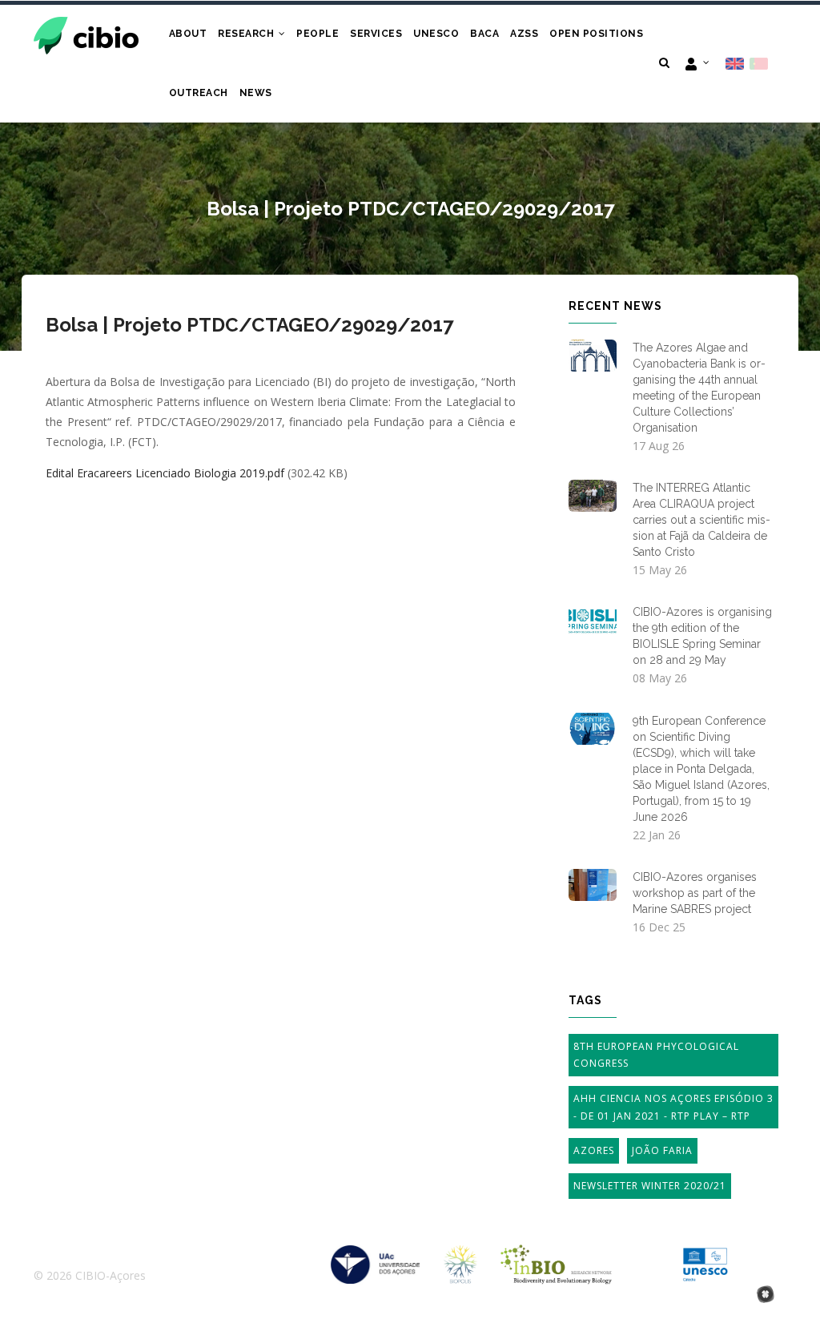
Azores (593, 1150)
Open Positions (596, 33)
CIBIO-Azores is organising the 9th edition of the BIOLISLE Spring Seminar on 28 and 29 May (702, 635)
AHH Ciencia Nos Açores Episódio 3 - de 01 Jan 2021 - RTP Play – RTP (673, 1107)
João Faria (662, 1150)
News (255, 93)
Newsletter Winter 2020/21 (649, 1185)
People (317, 33)
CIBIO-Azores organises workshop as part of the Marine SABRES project (695, 893)
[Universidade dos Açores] (375, 1255)
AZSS (524, 33)
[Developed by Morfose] (765, 1295)
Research (247, 33)
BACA (484, 33)
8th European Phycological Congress (656, 1055)
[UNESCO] (705, 1255)
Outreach (198, 93)
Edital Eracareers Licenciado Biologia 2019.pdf (165, 473)
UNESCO (436, 33)
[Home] (86, 33)
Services (376, 33)
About (188, 33)
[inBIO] (556, 1255)
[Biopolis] (460, 1255)
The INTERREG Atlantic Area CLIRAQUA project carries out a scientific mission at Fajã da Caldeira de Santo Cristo (701, 519)
